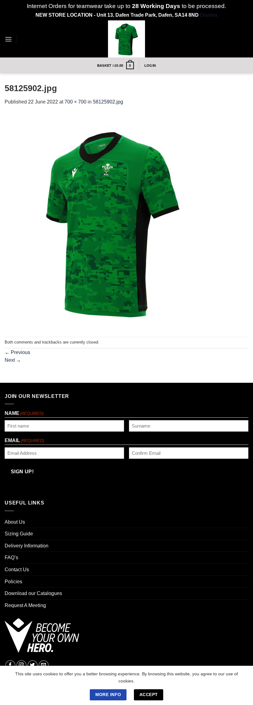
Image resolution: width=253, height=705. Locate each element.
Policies (13, 581)
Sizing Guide (19, 533)
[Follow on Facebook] (10, 665)
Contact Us (17, 569)
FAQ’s (11, 557)
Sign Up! (22, 471)
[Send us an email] (44, 665)
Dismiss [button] (209, 15)
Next (13, 360)
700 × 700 (75, 101)
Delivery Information (26, 545)
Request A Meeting (25, 605)
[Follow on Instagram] (21, 665)
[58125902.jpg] (113, 220)
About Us (15, 522)
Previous (17, 352)
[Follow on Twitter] (32, 665)
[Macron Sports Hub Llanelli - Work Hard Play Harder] (126, 38)
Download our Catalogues (33, 593)
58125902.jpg (108, 101)
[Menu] (8, 39)
